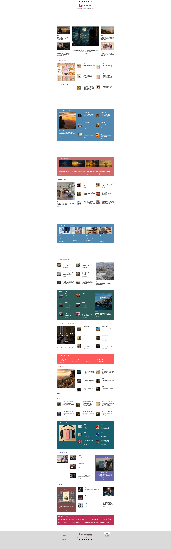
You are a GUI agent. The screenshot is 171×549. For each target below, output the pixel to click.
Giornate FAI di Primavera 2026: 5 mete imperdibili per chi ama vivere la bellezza (68, 282)
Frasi (58, 35)
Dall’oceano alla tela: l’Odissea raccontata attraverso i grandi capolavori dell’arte (104, 239)
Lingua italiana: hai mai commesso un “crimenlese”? (107, 346)
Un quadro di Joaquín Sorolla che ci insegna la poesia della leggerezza (78, 238)
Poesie (85, 47)
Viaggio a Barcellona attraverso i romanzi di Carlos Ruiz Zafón (87, 295)
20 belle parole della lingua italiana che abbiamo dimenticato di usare (108, 329)
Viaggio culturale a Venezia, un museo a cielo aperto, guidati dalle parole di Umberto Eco (87, 264)
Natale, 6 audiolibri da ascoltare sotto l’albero (88, 434)
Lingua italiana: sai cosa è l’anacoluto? (103, 359)
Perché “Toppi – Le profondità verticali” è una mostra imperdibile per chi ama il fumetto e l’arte (89, 203)
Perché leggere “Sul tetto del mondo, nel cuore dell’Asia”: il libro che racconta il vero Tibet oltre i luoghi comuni (88, 88)
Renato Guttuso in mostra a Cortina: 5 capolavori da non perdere (106, 193)
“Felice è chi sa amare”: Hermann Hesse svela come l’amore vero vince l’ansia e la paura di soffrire (106, 135)
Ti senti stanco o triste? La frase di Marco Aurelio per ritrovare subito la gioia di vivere (65, 392)
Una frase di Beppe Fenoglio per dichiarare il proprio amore (107, 389)
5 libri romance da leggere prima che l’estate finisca (89, 66)
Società (64, 262)
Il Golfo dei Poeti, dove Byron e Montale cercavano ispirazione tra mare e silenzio (87, 282)
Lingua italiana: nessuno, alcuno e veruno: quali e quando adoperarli (92, 359)
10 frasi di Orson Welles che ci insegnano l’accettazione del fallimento (92, 490)
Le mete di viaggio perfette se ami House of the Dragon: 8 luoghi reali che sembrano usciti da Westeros (70, 314)
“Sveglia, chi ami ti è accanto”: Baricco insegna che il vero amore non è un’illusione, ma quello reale (89, 115)
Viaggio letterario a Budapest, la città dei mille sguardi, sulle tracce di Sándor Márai (70, 305)
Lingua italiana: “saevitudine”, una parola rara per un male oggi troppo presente (108, 338)
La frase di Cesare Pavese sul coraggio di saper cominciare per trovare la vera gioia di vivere (107, 38)
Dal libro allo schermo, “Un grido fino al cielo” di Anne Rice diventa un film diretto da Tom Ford (63, 54)
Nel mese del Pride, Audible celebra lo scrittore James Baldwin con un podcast (88, 441)
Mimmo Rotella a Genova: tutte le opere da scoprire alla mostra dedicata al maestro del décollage (108, 184)
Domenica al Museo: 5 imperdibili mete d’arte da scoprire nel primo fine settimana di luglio (108, 202)
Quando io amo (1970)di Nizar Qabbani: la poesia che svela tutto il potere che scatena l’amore (105, 172)
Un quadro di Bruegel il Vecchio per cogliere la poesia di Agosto (92, 238)
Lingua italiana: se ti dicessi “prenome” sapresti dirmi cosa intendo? (63, 359)
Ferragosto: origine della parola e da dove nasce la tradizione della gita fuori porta (68, 404)
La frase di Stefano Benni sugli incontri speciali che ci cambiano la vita (89, 372)
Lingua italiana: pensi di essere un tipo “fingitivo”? (89, 346)
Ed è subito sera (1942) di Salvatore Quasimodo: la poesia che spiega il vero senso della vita (78, 172)
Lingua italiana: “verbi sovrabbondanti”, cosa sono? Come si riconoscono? (65, 348)
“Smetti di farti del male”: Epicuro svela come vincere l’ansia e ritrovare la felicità (88, 134)
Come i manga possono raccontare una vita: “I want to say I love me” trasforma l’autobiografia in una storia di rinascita (107, 77)
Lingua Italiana (59, 345)
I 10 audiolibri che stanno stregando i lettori (88, 426)
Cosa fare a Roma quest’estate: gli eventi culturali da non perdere (92, 498)
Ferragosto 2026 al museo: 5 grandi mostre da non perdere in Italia (66, 204)
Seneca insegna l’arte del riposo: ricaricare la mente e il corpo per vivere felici (106, 125)
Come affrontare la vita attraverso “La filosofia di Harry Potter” (105, 441)
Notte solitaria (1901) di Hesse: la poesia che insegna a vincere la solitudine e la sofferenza (64, 172)
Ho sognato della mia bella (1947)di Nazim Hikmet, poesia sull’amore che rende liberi (85, 51)
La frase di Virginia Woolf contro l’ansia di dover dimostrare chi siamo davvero (108, 372)
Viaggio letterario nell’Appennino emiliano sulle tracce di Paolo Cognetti (87, 305)
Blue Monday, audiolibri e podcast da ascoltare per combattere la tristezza (105, 427)
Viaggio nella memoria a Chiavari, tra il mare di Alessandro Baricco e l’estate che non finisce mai (87, 314)
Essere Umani (61, 130)
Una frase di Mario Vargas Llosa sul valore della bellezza (108, 381)
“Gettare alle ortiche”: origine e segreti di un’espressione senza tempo (107, 414)
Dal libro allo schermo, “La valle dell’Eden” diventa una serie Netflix (62, 468)
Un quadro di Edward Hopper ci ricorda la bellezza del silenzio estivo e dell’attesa (65, 239)
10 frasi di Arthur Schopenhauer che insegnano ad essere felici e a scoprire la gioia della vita (63, 38)
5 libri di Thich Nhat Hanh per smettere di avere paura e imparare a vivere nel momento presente (65, 86)
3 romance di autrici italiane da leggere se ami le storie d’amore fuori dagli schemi (107, 54)
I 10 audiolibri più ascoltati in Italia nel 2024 (106, 434)
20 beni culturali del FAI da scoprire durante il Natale (103, 284)
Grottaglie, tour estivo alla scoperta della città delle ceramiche (67, 264)
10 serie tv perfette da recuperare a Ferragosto (83, 457)
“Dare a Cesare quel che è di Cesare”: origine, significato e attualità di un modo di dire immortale (87, 405)
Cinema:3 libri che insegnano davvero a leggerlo (91, 505)
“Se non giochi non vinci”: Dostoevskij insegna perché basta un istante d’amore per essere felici (89, 125)
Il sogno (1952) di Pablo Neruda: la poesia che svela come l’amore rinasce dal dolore (92, 172)
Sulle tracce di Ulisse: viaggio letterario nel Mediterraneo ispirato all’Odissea (103, 314)
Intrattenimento (60, 51)
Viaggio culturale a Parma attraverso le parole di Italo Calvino (86, 273)
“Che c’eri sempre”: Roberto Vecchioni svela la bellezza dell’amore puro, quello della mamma (106, 115)
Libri (102, 51)
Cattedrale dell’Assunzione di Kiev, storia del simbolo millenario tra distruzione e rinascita (69, 273)
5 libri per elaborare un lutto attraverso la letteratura (107, 87)
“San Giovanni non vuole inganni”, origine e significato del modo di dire (88, 414)
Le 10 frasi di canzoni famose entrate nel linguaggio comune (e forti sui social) (89, 338)
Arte (57, 201)
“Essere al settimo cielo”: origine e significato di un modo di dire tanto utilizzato (68, 414)
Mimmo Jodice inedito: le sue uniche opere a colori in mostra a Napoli (89, 184)
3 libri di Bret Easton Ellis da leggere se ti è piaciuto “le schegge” (87, 76)
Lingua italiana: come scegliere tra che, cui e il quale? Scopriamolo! (78, 359)
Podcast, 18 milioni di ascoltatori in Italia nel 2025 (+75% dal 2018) (66, 445)
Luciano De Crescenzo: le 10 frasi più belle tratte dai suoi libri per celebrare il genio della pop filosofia (89, 389)
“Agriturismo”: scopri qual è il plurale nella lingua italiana (89, 329)
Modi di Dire (71, 401)
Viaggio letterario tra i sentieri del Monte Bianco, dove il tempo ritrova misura (70, 296)
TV (63, 464)
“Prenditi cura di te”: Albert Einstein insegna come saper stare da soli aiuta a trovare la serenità (67, 133)
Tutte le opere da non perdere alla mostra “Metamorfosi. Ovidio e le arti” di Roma (89, 193)
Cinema (64, 51)
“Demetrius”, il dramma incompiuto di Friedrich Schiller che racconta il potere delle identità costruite (66, 507)
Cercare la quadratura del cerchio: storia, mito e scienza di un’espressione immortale (108, 404)
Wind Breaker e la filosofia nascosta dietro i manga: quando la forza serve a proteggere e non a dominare (108, 66)
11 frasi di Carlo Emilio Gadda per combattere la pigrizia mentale (89, 381)
